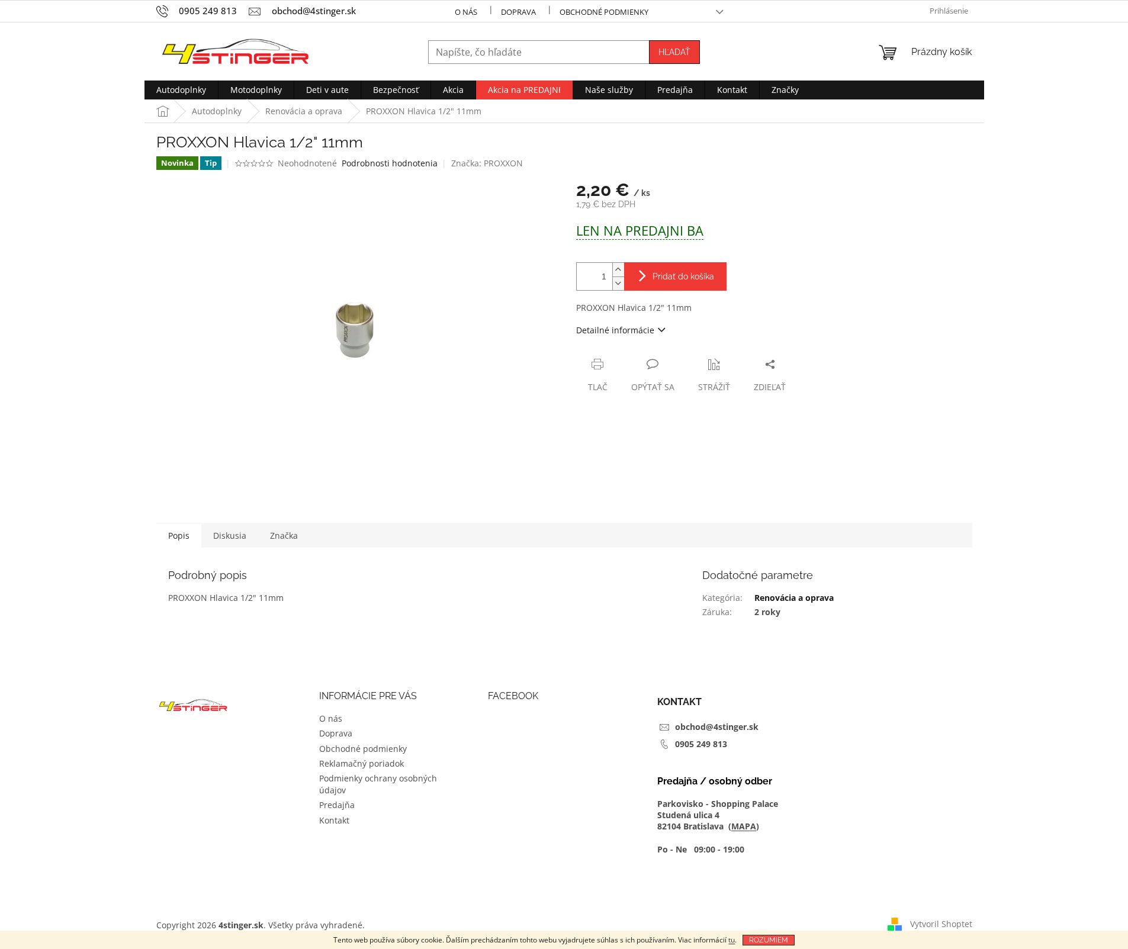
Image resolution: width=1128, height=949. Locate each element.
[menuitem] (181, 90)
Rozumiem (768, 940)
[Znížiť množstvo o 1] (618, 283)
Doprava (518, 12)
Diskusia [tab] (229, 535)
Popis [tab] (178, 535)
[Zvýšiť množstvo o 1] (618, 269)
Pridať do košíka (683, 276)
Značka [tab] (284, 535)
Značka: (487, 163)
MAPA (743, 826)
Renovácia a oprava (794, 597)
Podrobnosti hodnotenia (390, 163)
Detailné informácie (615, 330)
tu (731, 940)
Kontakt (334, 820)
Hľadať (674, 52)
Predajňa (337, 804)
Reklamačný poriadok (361, 763)
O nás (466, 12)
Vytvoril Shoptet (941, 923)
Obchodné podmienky (604, 12)
